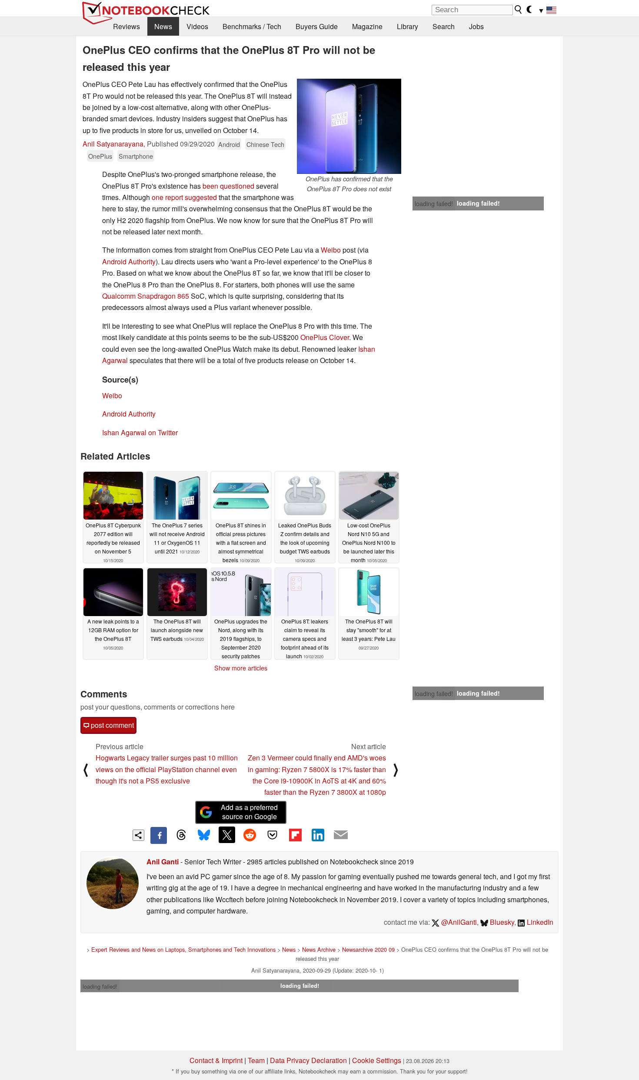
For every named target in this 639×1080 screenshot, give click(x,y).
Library (407, 26)
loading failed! (434, 203)
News (163, 26)
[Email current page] (341, 835)
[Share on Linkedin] (318, 835)
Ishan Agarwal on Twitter (140, 432)
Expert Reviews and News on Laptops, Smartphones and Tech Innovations (183, 949)
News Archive (319, 949)
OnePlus (100, 155)
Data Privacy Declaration (308, 1060)
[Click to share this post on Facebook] (158, 835)
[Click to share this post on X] (227, 835)
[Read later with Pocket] (272, 835)
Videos (197, 26)
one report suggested (183, 197)
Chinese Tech (265, 144)
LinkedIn (539, 922)
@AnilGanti (458, 922)
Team (256, 1060)
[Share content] (138, 835)
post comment (111, 725)
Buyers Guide (317, 26)
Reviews (126, 26)
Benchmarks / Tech (252, 26)
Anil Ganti (162, 862)
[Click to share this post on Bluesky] (204, 835)
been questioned (228, 186)
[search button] (519, 9)
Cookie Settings (376, 1060)
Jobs (476, 26)
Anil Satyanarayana (113, 144)
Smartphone (136, 155)
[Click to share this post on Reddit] (249, 835)
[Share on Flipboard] (295, 835)
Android (229, 144)
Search (444, 26)
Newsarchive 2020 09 (368, 949)
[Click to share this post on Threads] (181, 835)
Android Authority (129, 262)
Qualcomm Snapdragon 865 (145, 296)
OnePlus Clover (324, 337)
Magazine (367, 26)
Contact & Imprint (216, 1060)
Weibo (332, 250)
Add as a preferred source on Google (249, 811)
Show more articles (240, 667)
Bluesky (501, 922)
